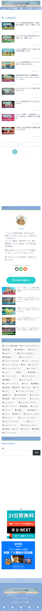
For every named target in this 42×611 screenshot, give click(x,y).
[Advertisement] (21, 183)
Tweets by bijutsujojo (8, 443)
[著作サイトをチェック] (17, 269)
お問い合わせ (11, 595)
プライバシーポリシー (21, 598)
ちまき (21, 228)
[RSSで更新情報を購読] (25, 269)
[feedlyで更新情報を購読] (21, 269)
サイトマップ (31, 595)
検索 (2, 448)
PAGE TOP (21, 580)
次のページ (21, 144)
